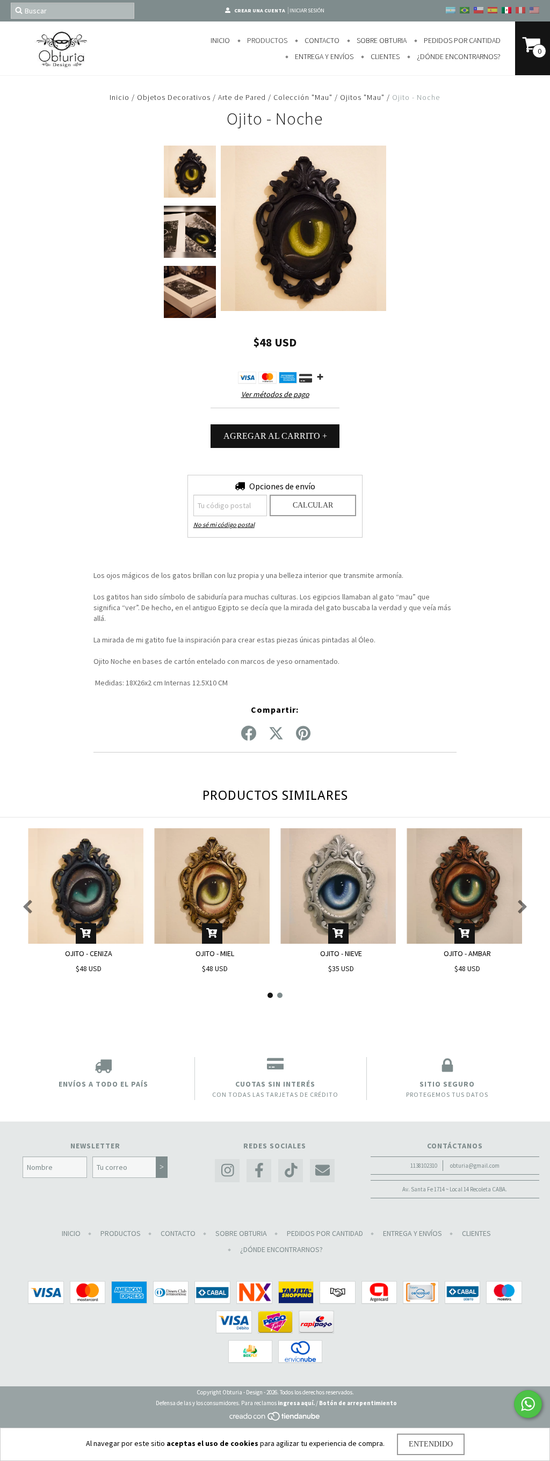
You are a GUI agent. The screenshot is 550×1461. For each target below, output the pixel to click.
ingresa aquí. (296, 1403)
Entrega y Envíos (323, 56)
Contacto (321, 40)
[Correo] (322, 1170)
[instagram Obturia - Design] (227, 1170)
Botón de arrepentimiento (358, 1403)
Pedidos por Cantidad (461, 40)
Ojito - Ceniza (88, 953)
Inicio (220, 40)
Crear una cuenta (259, 10)
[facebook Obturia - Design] (259, 1170)
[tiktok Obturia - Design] (290, 1170)
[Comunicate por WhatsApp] (528, 1404)
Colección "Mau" (302, 97)
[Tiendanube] (275, 1419)
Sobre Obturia (381, 40)
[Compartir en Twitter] (276, 734)
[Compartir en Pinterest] (303, 734)
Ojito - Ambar (467, 953)
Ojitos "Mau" (362, 97)
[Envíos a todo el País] (103, 1068)
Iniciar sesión (307, 10)
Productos (266, 40)
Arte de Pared (243, 97)
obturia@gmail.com (475, 1165)
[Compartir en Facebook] (248, 734)
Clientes (384, 56)
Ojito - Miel (215, 953)
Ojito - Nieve (341, 953)
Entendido (431, 1444)
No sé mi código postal (224, 524)
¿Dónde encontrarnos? (458, 56)
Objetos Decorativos (174, 97)
